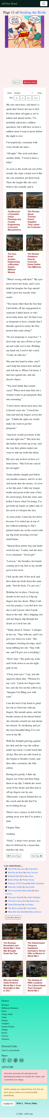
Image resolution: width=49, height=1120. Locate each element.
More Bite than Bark (16, 911)
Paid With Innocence (16, 868)
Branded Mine (14, 876)
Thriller (5, 1029)
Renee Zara (34, 900)
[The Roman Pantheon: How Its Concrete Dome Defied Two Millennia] (34, 243)
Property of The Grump (18, 883)
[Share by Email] (21, 1060)
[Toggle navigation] (43, 3)
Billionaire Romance (10, 1008)
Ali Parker (29, 904)
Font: (10, 93)
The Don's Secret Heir (17, 900)
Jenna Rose (33, 868)
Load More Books (13, 917)
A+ (28, 97)
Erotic (4, 1011)
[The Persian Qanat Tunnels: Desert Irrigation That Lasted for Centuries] (34, 200)
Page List (16, 82)
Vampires (5, 1023)
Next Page (36, 856)
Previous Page (14, 856)
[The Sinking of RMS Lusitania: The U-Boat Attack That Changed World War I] (36, 969)
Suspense (5, 1039)
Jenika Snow (28, 876)
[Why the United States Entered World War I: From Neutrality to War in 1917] (12, 969)
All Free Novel (9, 3)
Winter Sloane (28, 879)
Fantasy (5, 1020)
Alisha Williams (33, 897)
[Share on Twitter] (9, 1060)
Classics (5, 1035)
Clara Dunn (31, 908)
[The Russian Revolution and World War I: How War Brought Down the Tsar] (12, 932)
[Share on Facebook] (4, 1060)
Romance (5, 1004)
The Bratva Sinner (15, 908)
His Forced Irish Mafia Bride (20, 890)
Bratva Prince (13, 879)
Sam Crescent (32, 872)
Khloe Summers (37, 883)
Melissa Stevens (34, 911)
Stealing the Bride (32, 12)
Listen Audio (31, 82)
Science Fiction (8, 1026)
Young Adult (7, 1014)
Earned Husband (15, 904)
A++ (36, 97)
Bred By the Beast (15, 872)
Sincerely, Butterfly (16, 897)
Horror (4, 1032)
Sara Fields (29, 887)
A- (17, 97)
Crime (4, 1017)
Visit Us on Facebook (10, 1050)
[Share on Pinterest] (15, 1060)
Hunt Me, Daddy (15, 887)
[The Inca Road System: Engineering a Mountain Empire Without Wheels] (14, 243)
